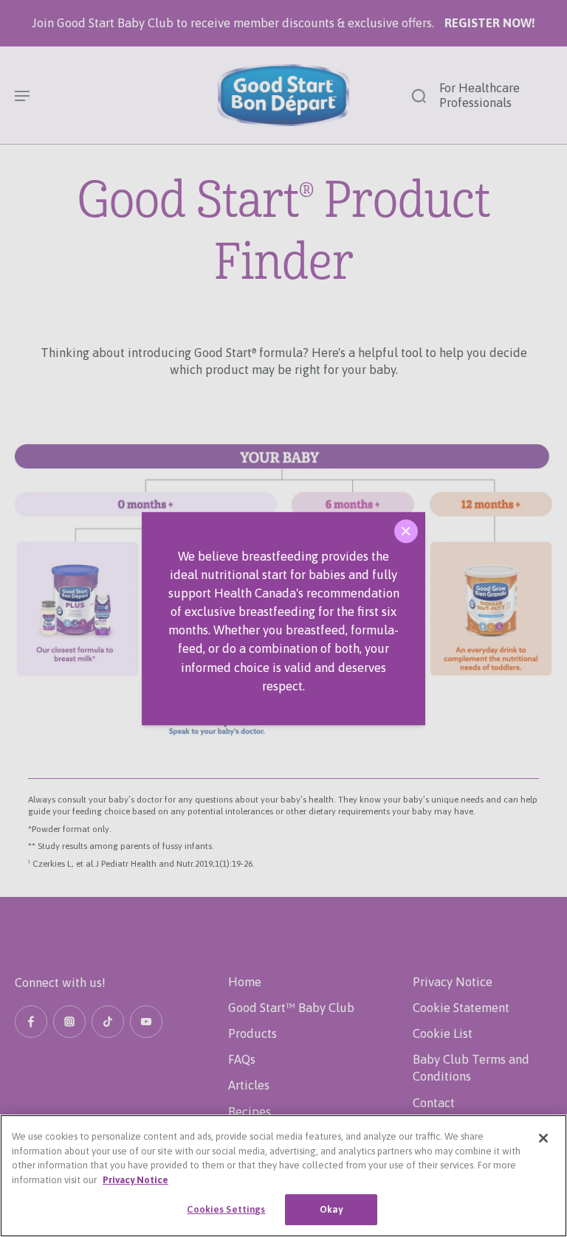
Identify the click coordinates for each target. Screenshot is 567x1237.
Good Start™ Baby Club (291, 1007)
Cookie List (442, 1033)
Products (252, 1033)
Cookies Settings (226, 1209)
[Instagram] (69, 1021)
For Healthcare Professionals (479, 95)
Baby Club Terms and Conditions (471, 1068)
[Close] (406, 531)
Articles (248, 1085)
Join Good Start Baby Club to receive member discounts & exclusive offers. (283, 22)
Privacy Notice (452, 981)
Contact (434, 1102)
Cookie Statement (461, 1007)
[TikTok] (108, 1021)
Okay (331, 1209)
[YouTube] (146, 1021)
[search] (418, 95)
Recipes (249, 1111)
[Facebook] (31, 1021)
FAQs (241, 1059)
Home (244, 981)
